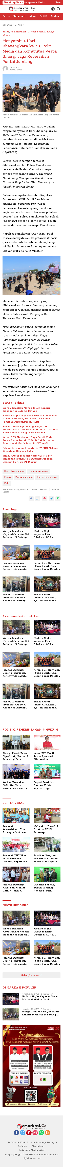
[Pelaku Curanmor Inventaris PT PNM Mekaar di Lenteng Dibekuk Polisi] (16, 584)
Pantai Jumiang (24, 477)
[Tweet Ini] (37, 498)
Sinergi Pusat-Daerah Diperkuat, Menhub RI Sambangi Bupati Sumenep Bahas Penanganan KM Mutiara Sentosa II (16, 756)
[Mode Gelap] (53, 9)
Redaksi (22, 1146)
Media (7, 477)
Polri (7, 483)
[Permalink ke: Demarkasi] (5, 68)
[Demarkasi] (21, 9)
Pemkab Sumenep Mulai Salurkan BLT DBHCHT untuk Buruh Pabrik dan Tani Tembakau (15, 887)
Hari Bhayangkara (14, 471)
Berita (6, 31)
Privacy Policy (45, 1142)
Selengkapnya (30, 975)
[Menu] (5, 9)
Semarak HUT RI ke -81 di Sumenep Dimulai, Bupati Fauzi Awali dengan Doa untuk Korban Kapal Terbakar (16, 858)
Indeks (12, 1142)
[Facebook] (16, 1133)
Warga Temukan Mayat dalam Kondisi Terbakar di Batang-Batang (26, 409)
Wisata (6, 35)
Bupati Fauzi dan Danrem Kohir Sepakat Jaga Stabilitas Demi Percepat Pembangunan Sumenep (44, 785)
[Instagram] (35, 1133)
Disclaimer (38, 1146)
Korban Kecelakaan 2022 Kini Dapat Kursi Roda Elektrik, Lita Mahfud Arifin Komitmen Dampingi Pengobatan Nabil (15, 785)
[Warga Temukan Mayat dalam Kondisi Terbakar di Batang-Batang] (16, 520)
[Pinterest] (29, 1133)
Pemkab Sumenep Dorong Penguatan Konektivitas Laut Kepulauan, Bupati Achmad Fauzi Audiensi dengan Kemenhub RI (31, 429)
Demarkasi (15, 67)
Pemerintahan (19, 31)
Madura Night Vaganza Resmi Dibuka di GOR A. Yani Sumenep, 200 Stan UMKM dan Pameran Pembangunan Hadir (30, 418)
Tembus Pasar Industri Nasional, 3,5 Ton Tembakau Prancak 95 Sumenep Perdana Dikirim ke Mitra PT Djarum (28, 458)
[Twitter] (22, 1133)
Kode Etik (26, 1142)
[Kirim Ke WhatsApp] (57, 498)
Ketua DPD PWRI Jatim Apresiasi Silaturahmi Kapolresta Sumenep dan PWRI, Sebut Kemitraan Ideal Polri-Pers (46, 756)
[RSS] (47, 1133)
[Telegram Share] (51, 498)
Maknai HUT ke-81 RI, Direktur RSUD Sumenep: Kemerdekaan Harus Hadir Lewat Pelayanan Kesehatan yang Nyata (47, 829)
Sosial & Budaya (45, 31)
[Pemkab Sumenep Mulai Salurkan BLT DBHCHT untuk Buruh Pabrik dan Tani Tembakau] (16, 874)
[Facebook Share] (31, 498)
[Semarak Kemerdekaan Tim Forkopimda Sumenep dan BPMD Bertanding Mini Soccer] (16, 815)
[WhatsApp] (41, 1133)
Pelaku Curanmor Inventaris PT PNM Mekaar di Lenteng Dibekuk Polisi (30, 450)
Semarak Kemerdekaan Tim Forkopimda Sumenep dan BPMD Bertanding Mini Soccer (16, 829)
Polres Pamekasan (47, 477)
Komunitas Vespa (39, 471)
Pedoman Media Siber (32, 1150)
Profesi (32, 31)
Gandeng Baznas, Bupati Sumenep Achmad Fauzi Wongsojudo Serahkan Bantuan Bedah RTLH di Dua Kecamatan (45, 887)
